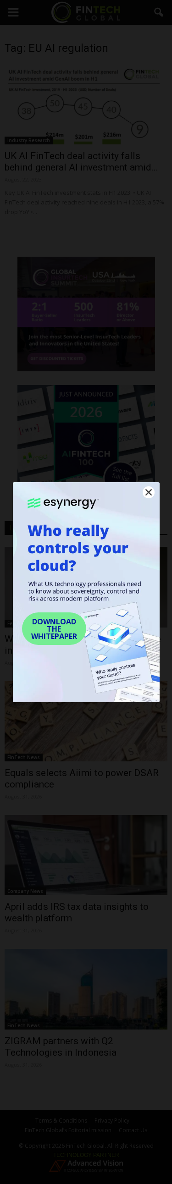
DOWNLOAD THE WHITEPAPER (54, 629)
